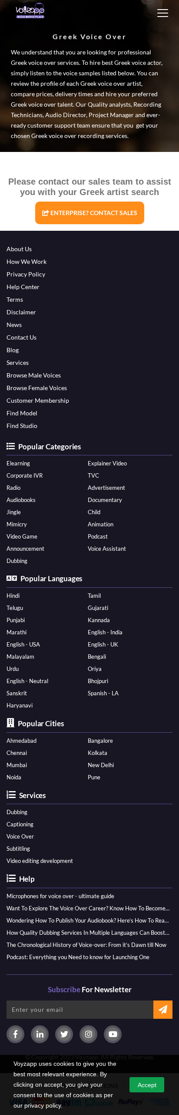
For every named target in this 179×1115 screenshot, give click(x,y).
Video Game (22, 536)
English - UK (103, 644)
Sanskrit (17, 693)
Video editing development (40, 860)
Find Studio (22, 425)
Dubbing (17, 560)
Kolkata (97, 752)
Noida (14, 777)
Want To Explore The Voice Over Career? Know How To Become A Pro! (88, 908)
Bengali (97, 656)
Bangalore (100, 740)
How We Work (26, 261)
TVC (93, 475)
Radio (13, 487)
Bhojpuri (98, 680)
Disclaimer (21, 312)
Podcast (98, 536)
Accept (147, 1084)
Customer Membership (38, 400)
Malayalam (20, 656)
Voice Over (20, 836)
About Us (19, 249)
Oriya (95, 668)
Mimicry (17, 524)
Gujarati (98, 607)
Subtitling (18, 848)
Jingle (14, 512)
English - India (105, 632)
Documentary (105, 499)
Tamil (94, 595)
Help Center (23, 286)
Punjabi (16, 619)
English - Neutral (27, 680)
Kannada (99, 619)
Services (18, 362)
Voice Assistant (107, 548)
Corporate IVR (25, 475)
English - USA (23, 644)
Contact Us (21, 337)
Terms (15, 299)
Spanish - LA (103, 693)
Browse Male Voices (34, 375)
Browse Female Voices (37, 387)
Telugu (15, 607)
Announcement (25, 548)
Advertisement (106, 487)
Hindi (13, 595)
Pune (94, 777)
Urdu (13, 668)
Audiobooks (21, 499)
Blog (13, 350)
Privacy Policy (26, 274)
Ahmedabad (21, 740)
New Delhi (101, 764)
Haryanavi (20, 705)
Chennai (17, 752)
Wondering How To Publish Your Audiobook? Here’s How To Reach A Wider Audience (88, 920)
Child (94, 512)
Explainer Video (107, 463)
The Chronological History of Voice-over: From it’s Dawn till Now (86, 944)
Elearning (18, 463)
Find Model (22, 413)
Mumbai (17, 764)
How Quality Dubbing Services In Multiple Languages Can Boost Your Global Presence (88, 932)
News (14, 324)
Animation (100, 524)
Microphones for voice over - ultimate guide (60, 896)
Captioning (20, 824)
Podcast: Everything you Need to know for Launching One (78, 956)
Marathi (17, 632)
